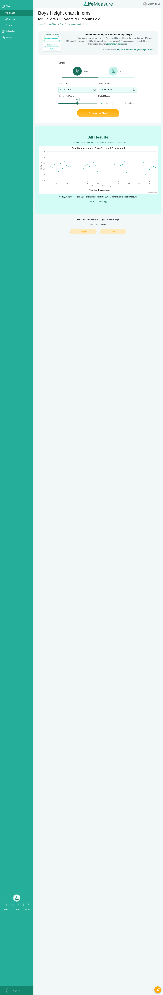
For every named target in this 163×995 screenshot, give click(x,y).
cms (106, 103)
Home (40, 24)
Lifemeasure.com (114, 44)
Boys (62, 24)
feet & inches (130, 103)
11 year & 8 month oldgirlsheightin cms (135, 50)
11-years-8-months (74, 24)
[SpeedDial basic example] (157, 989)
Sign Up (16, 991)
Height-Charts (51, 24)
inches (116, 103)
